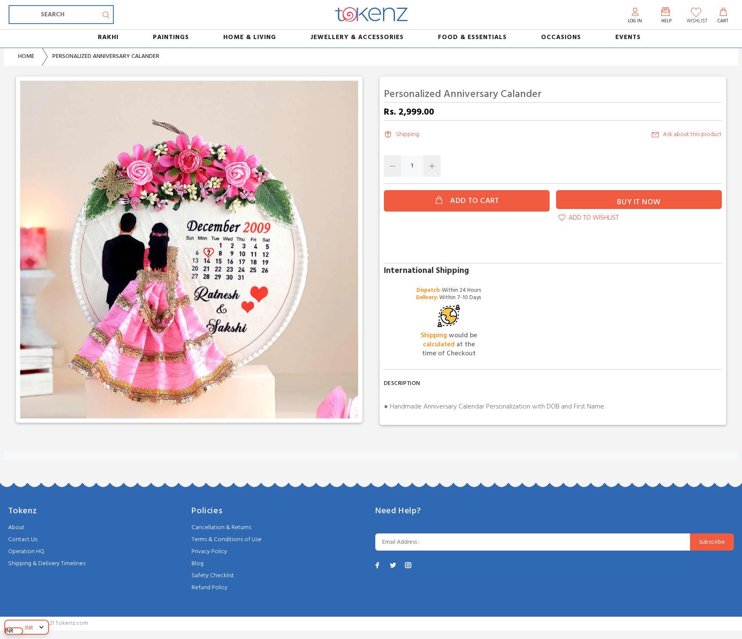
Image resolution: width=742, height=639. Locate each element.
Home (26, 56)
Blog (198, 564)
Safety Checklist (213, 576)
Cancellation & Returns (221, 528)
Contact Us (22, 540)
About (16, 528)
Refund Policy (210, 588)
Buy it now (638, 202)
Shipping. (408, 134)
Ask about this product (692, 134)
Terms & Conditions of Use (227, 540)
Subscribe (712, 542)
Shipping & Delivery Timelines (46, 564)
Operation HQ (26, 552)
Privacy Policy (209, 552)
